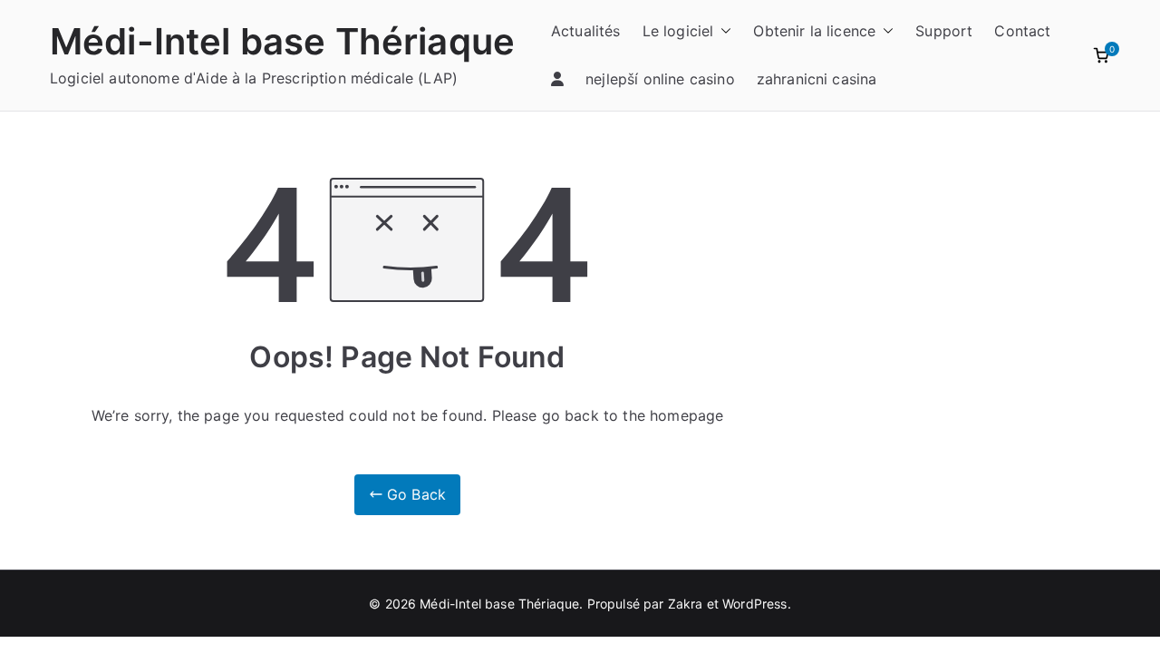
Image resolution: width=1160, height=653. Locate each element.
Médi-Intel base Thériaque (282, 41)
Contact (1022, 31)
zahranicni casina (817, 79)
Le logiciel (678, 31)
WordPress (754, 603)
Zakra (685, 603)
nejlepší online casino (660, 79)
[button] (722, 31)
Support (943, 31)
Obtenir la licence (814, 31)
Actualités (586, 31)
